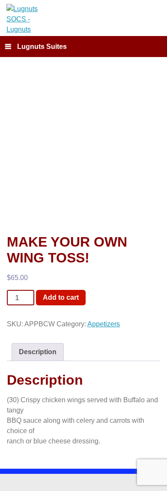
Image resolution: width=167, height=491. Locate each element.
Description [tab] (38, 351)
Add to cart (61, 297)
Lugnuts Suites (42, 46)
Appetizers (103, 324)
